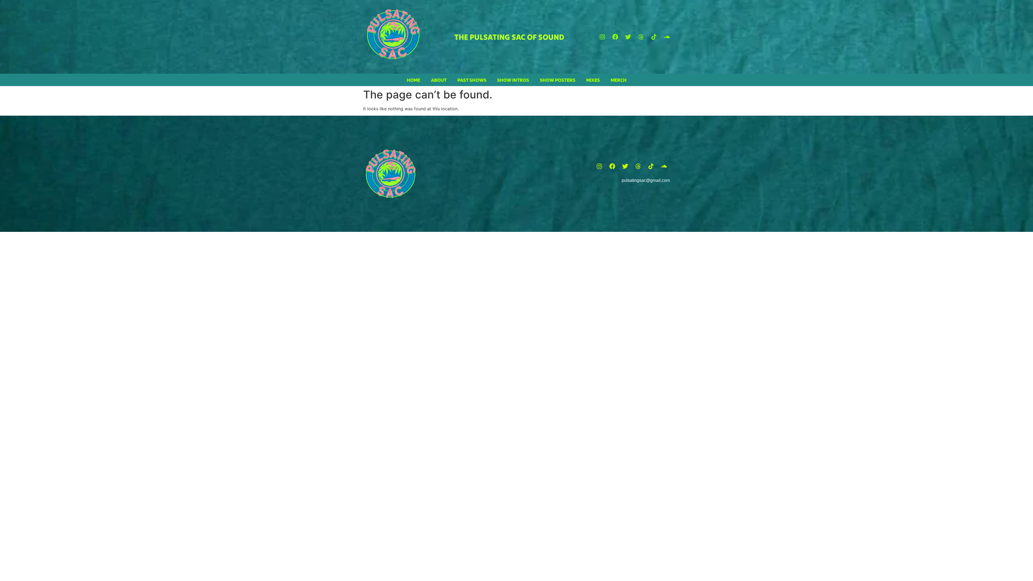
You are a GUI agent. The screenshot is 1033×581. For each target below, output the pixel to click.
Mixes (593, 80)
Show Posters (557, 80)
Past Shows (471, 80)
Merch (619, 80)
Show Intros (513, 80)
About (439, 80)
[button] (602, 37)
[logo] (393, 34)
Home (413, 80)
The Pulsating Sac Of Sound (509, 37)
